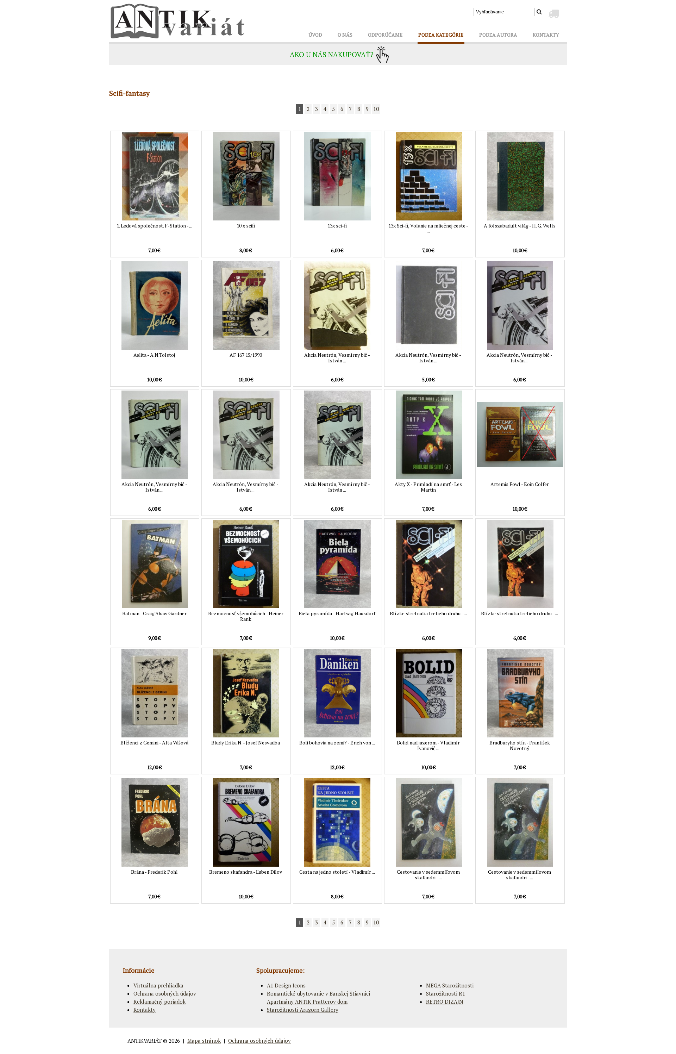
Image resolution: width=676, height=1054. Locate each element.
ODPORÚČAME (385, 34)
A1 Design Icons (286, 985)
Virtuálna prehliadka (158, 985)
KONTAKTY (546, 34)
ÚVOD (315, 34)
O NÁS (345, 34)
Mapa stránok (204, 1040)
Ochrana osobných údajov (164, 993)
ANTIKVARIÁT (144, 1040)
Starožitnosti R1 (445, 993)
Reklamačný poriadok (159, 1001)
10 (376, 108)
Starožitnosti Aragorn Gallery (302, 1009)
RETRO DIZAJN (444, 1001)
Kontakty (144, 1009)
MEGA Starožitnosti (450, 985)
